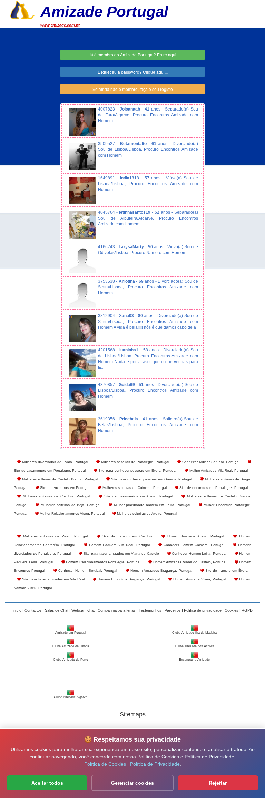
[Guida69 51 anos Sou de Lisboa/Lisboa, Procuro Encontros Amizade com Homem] (82, 397)
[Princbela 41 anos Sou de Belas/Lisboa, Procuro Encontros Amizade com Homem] (82, 431)
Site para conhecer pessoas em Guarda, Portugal (151, 479)
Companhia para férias (117, 610)
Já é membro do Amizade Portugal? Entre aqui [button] (132, 54)
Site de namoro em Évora (226, 571)
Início (16, 610)
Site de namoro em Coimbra (126, 536)
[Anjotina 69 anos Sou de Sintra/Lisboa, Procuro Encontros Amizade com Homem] (82, 294)
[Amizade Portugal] (22, 9)
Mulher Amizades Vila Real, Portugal (218, 470)
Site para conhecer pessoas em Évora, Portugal (136, 470)
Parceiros (173, 610)
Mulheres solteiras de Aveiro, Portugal (146, 513)
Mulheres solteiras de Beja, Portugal (69, 505)
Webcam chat (83, 610)
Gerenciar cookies (132, 783)
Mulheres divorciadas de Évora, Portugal (54, 462)
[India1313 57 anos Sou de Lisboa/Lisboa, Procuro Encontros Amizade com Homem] (82, 190)
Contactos (33, 610)
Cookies (231, 610)
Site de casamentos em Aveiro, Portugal (137, 496)
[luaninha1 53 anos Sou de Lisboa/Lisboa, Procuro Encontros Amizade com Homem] (82, 363)
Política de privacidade (203, 610)
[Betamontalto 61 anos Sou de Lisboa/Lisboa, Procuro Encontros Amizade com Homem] (82, 156)
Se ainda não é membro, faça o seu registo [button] (132, 89)
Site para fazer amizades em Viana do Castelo (120, 553)
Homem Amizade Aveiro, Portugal (194, 536)
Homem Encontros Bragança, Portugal (128, 579)
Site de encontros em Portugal (64, 488)
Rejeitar (218, 783)
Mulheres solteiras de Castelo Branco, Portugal (59, 479)
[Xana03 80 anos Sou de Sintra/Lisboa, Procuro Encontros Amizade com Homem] (82, 328)
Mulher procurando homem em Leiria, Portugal (151, 505)
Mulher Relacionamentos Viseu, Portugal (72, 513)
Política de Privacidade (155, 764)
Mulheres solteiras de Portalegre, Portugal (134, 462)
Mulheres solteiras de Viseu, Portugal (54, 536)
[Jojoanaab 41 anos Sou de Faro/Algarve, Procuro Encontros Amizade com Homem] (82, 122)
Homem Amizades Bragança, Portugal (160, 571)
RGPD (247, 610)
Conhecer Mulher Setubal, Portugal (210, 462)
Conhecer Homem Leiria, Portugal (198, 553)
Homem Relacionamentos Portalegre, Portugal (102, 562)
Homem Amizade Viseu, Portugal (199, 579)
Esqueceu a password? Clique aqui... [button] (133, 72)
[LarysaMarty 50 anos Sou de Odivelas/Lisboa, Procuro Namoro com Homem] (82, 259)
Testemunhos (150, 610)
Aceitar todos (47, 783)
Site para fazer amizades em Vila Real (53, 579)
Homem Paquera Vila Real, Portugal (118, 545)
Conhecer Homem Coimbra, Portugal (193, 545)
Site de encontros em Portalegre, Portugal (213, 488)
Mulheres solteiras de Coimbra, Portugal (134, 488)
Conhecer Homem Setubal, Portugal (87, 571)
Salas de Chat (56, 610)
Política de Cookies (105, 764)
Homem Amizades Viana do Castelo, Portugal (189, 562)
